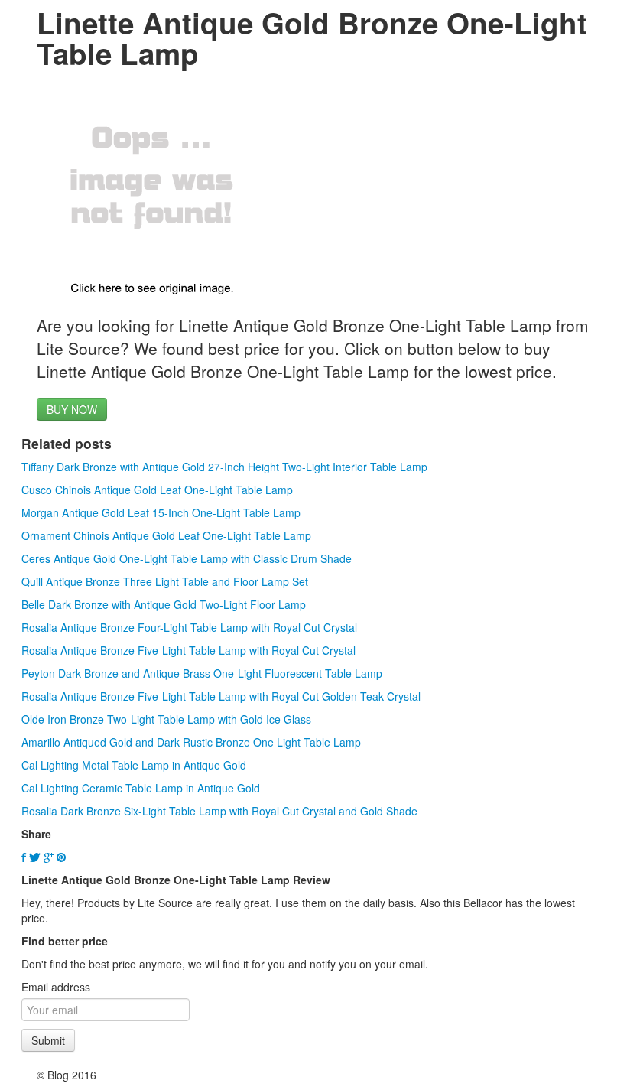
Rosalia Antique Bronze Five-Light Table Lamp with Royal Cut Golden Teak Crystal (221, 696)
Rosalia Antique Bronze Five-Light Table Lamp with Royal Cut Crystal (188, 650)
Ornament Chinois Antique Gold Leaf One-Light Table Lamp (166, 535)
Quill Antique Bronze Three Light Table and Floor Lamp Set (164, 581)
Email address (55, 986)
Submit (48, 1040)
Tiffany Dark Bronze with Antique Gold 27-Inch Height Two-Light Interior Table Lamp (224, 466)
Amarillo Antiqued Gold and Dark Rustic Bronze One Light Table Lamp (191, 742)
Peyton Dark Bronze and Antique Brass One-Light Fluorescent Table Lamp (201, 673)
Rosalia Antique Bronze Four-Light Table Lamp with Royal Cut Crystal (189, 627)
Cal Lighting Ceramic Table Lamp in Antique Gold (140, 788)
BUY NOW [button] (72, 409)
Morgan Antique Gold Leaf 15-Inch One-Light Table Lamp (161, 512)
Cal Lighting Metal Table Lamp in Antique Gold (133, 765)
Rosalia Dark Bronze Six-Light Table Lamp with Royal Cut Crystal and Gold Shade (219, 810)
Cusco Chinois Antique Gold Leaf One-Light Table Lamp (157, 489)
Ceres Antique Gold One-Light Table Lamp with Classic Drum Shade (186, 558)
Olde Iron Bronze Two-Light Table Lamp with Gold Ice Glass (166, 719)
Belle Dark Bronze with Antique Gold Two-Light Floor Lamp (163, 604)
